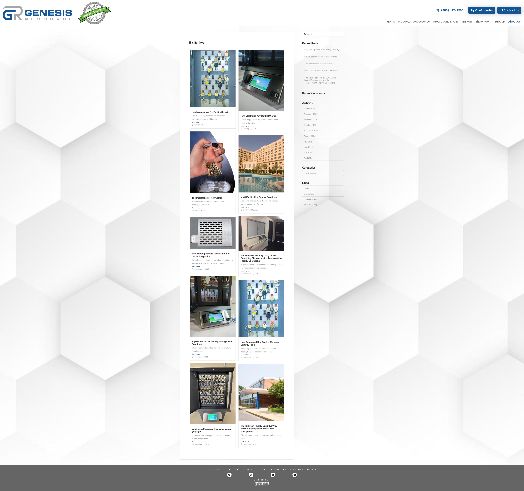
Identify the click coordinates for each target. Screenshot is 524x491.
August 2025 (309, 136)
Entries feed (309, 194)
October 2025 (310, 125)
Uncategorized (310, 173)
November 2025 (310, 119)
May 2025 (308, 152)
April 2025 (308, 158)
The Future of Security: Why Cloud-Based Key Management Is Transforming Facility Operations (261, 258)
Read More (196, 122)
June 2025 (308, 147)
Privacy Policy (294, 469)
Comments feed (311, 199)
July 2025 (308, 141)
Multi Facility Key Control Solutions (258, 197)
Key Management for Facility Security (211, 112)
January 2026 (309, 108)
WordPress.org (310, 205)
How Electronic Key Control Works (258, 116)
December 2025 (310, 114)
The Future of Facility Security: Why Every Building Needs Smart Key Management (259, 429)
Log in (306, 188)
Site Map (311, 469)
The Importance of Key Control (207, 198)
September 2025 (311, 130)
